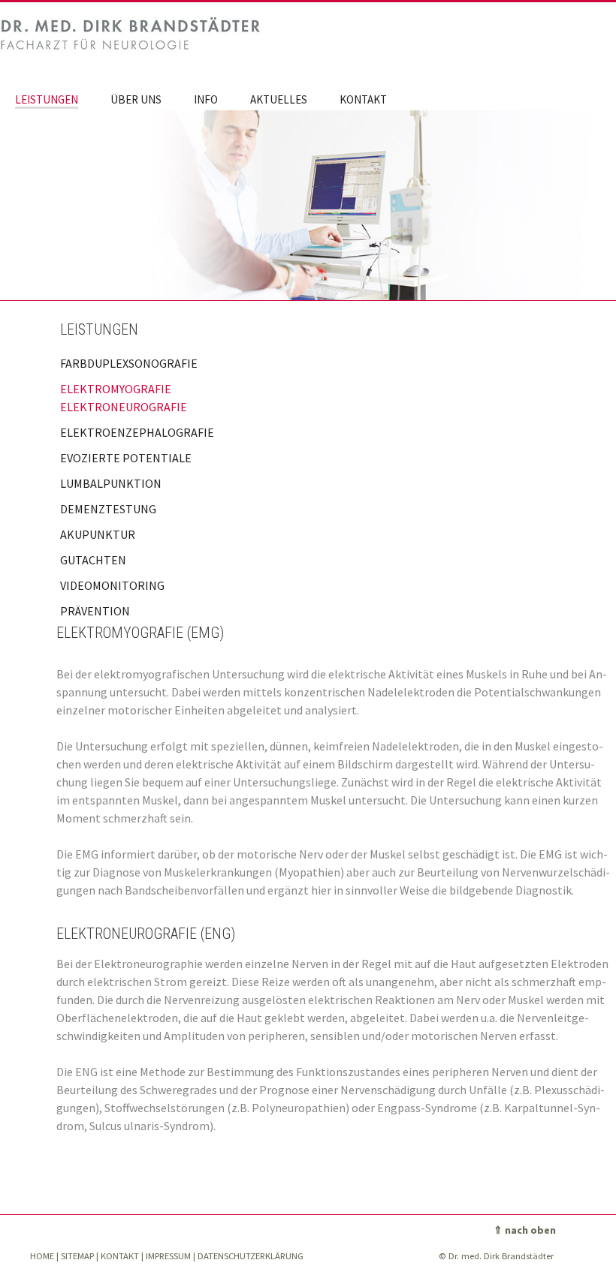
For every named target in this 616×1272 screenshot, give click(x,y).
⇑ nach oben (525, 1230)
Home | (44, 1255)
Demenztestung (108, 508)
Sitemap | (79, 1255)
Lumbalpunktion (111, 483)
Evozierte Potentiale (126, 457)
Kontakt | (122, 1255)
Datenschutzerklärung (250, 1255)
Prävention (95, 610)
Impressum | (170, 1255)
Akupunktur (97, 534)
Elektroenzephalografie (137, 432)
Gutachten (93, 559)
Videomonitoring (112, 585)
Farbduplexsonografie (129, 363)
